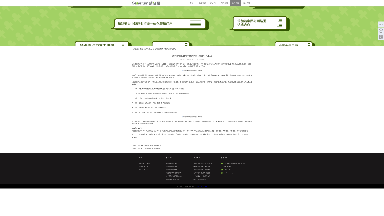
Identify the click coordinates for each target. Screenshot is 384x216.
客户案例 (224, 3)
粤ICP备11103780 (202, 186)
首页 (191, 3)
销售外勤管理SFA (171, 166)
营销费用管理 (175, 75)
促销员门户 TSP (143, 169)
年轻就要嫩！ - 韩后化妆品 (202, 176)
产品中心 (213, 3)
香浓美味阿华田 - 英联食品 (202, 169)
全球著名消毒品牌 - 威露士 (202, 173)
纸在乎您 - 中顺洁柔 (200, 179)
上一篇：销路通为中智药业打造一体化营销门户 (146, 145)
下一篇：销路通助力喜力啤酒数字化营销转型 (146, 148)
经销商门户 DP (143, 166)
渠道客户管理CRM (171, 169)
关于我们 (246, 3)
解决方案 (202, 3)
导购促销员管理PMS (172, 179)
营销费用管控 (187, 82)
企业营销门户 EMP (144, 163)
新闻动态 (235, 3)
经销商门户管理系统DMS (174, 176)
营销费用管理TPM (171, 163)
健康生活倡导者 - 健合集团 (202, 166)
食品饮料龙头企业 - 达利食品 (203, 163)
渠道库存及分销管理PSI (173, 173)
